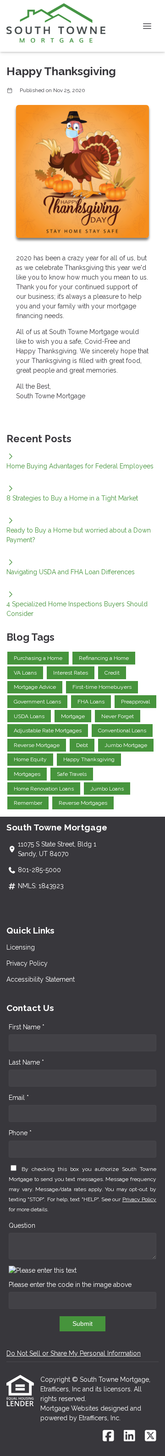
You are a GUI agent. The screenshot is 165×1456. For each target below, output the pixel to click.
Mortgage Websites (70, 1408)
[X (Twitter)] (151, 1436)
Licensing (20, 947)
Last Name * (26, 1062)
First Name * (26, 1027)
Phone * (20, 1133)
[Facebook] (108, 1436)
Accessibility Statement (40, 979)
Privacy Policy (27, 963)
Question (22, 1225)
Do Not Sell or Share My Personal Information (73, 1353)
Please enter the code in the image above (70, 1284)
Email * (19, 1097)
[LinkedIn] (129, 1436)
